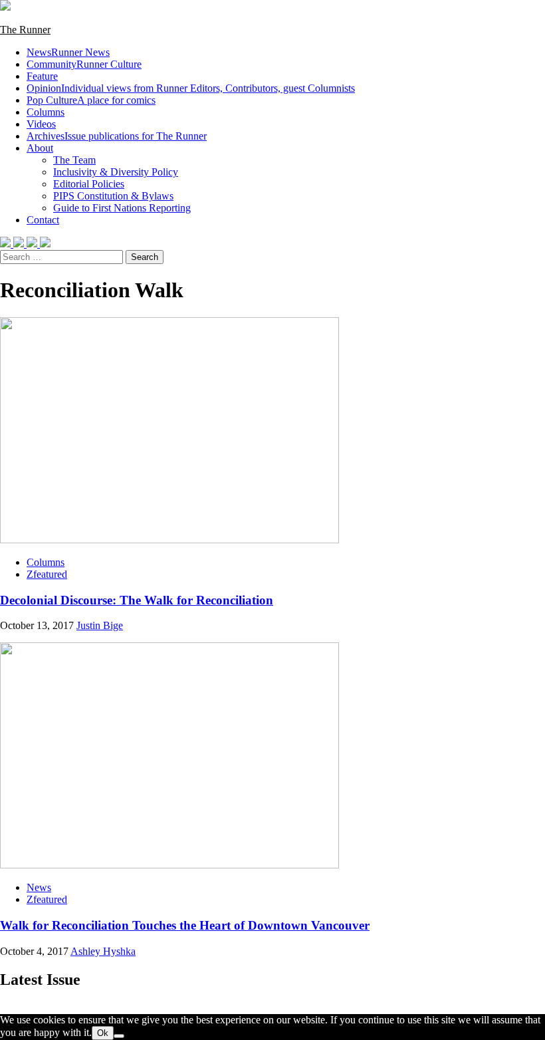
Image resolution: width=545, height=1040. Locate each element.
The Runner (25, 29)
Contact (43, 219)
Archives (117, 136)
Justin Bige (99, 625)
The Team (74, 160)
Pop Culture (91, 100)
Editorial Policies (88, 184)
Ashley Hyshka (103, 951)
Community (84, 64)
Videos (41, 124)
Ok (102, 1033)
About (40, 148)
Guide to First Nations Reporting (122, 207)
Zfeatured (47, 574)
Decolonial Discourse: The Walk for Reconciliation (136, 600)
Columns (45, 112)
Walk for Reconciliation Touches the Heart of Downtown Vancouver (185, 925)
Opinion (191, 88)
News (68, 52)
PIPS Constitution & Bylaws (113, 195)
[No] (119, 1036)
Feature (42, 76)
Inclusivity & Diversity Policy (115, 172)
